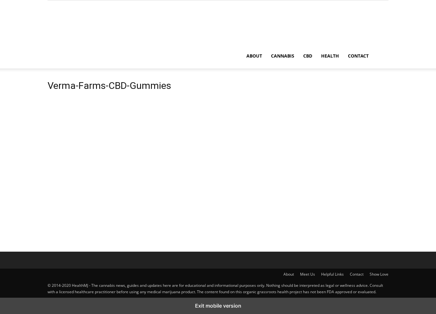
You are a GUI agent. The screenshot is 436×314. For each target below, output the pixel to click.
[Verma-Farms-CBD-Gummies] (95, 192)
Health (330, 56)
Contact (358, 56)
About (254, 56)
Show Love (379, 274)
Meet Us (307, 274)
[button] (380, 56)
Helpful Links (332, 274)
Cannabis (282, 56)
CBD (307, 56)
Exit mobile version (218, 305)
